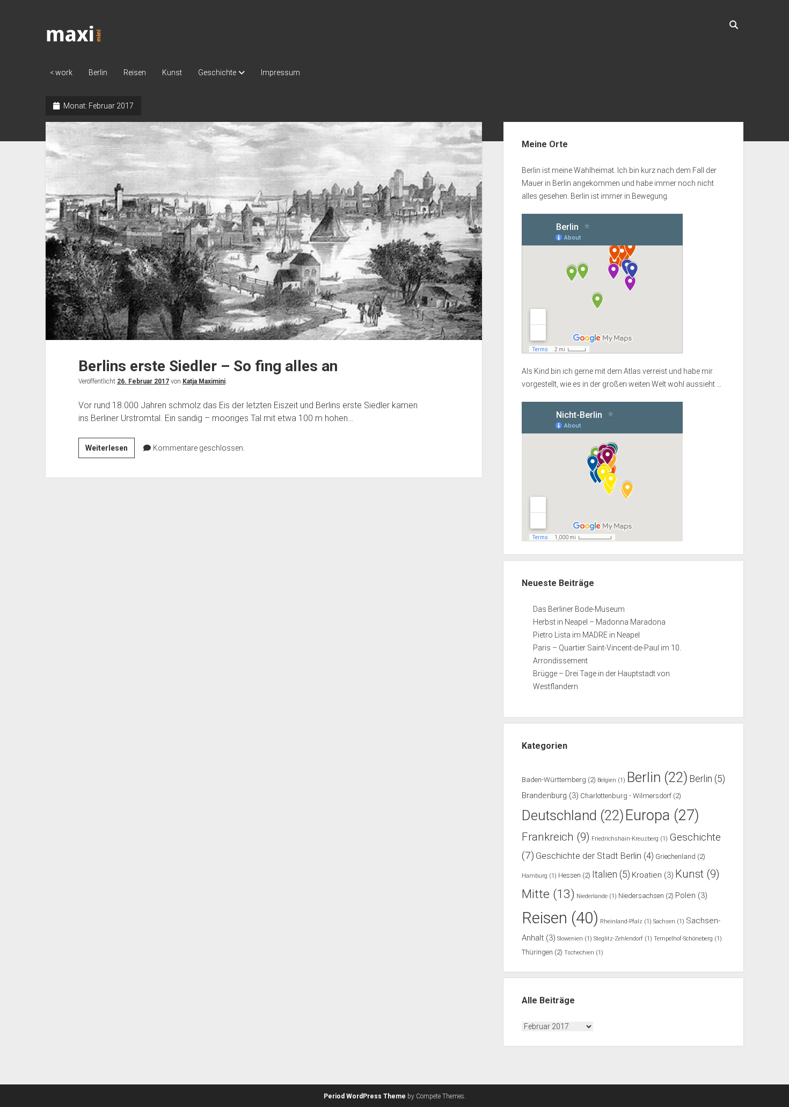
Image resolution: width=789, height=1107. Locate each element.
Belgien (611, 780)
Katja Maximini (203, 381)
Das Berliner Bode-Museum (579, 609)
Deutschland (573, 815)
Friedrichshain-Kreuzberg (629, 838)
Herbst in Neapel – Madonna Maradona (599, 622)
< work (61, 72)
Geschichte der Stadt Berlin (595, 856)
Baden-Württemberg (559, 780)
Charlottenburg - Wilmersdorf (630, 796)
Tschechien (583, 952)
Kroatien (653, 875)
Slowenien (574, 938)
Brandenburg (550, 795)
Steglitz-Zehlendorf (623, 938)
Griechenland (680, 856)
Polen (691, 895)
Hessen (574, 875)
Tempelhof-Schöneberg (688, 938)
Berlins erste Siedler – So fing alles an (264, 231)
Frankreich (556, 836)
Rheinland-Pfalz (626, 921)
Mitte (548, 894)
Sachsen (668, 921)
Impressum (280, 72)
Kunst (172, 72)
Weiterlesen (110, 450)
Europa (662, 815)
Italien (611, 874)
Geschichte (217, 72)
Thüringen (542, 952)
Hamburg (539, 875)
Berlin (98, 72)
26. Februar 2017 (143, 381)
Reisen (134, 72)
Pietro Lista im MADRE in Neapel (586, 635)
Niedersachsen (646, 896)
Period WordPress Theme (365, 1096)
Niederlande (596, 896)
